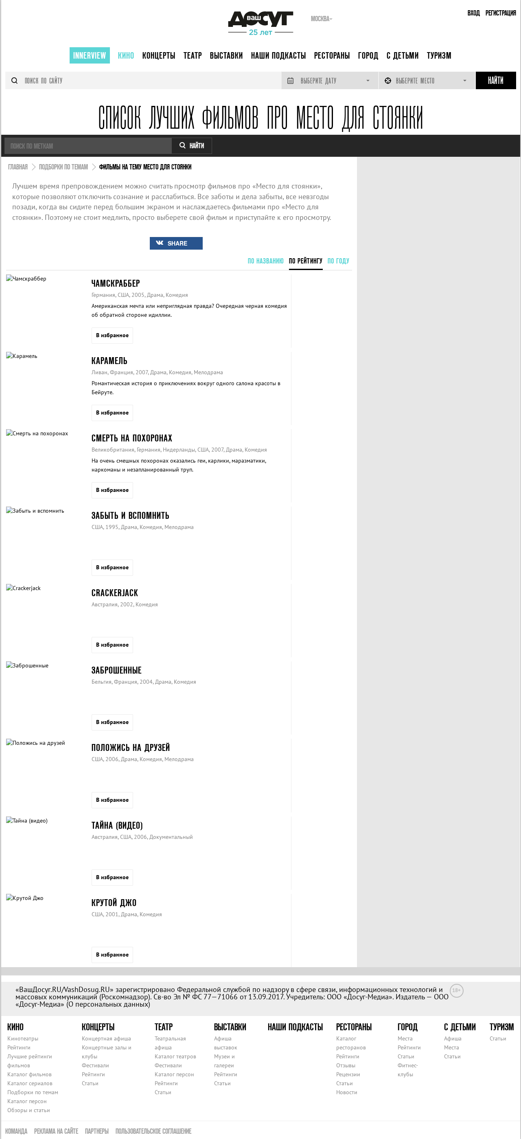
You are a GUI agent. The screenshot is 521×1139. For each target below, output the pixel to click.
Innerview (89, 55)
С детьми (403, 55)
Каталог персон (27, 1101)
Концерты (158, 55)
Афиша (453, 1038)
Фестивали (95, 1065)
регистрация (501, 13)
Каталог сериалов (30, 1083)
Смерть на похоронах (132, 438)
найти (197, 145)
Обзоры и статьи (28, 1110)
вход (474, 13)
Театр (193, 55)
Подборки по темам (32, 1092)
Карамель (109, 361)
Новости (346, 1092)
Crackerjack (115, 593)
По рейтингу (306, 261)
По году (339, 261)
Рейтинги (19, 1047)
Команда (16, 1131)
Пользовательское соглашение (153, 1131)
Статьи (90, 1083)
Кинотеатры (22, 1038)
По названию (266, 261)
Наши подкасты (278, 55)
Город (368, 55)
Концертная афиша (106, 1038)
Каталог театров (175, 1056)
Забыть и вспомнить (130, 515)
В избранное (112, 335)
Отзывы (345, 1065)
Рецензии (348, 1074)
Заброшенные (117, 670)
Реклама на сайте (56, 1131)
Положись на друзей (131, 747)
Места (405, 1038)
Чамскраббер (116, 283)
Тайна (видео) (117, 825)
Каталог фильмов (29, 1074)
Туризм (439, 55)
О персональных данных (108, 1004)
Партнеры (97, 1131)
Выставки (226, 55)
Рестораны (332, 55)
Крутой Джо (114, 903)
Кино (126, 55)
